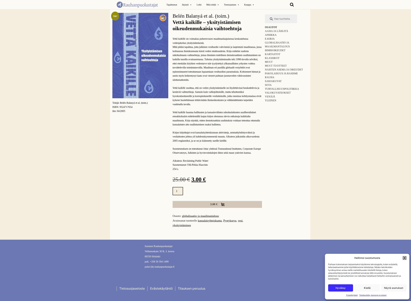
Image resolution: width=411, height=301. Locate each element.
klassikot (272, 58)
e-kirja (270, 38)
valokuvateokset (278, 92)
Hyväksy (341, 287)
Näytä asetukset (393, 287)
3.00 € (214, 204)
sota (268, 85)
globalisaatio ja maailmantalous (200, 216)
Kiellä (367, 287)
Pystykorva (229, 220)
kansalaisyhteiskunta (210, 220)
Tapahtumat (171, 5)
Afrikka (271, 35)
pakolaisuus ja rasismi (281, 73)
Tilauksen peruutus (191, 288)
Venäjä (270, 96)
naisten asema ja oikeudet (284, 69)
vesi (240, 220)
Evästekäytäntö (352, 295)
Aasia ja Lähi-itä (276, 31)
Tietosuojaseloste (132, 288)
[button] (404, 258)
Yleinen (270, 100)
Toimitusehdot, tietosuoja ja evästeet (372, 295)
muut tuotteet (276, 65)
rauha (269, 77)
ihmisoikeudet (275, 50)
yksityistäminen (182, 225)
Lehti (199, 5)
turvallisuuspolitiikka (282, 88)
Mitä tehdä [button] (211, 5)
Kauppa (247, 5)
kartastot (272, 54)
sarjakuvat (273, 81)
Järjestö (185, 5)
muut (269, 62)
